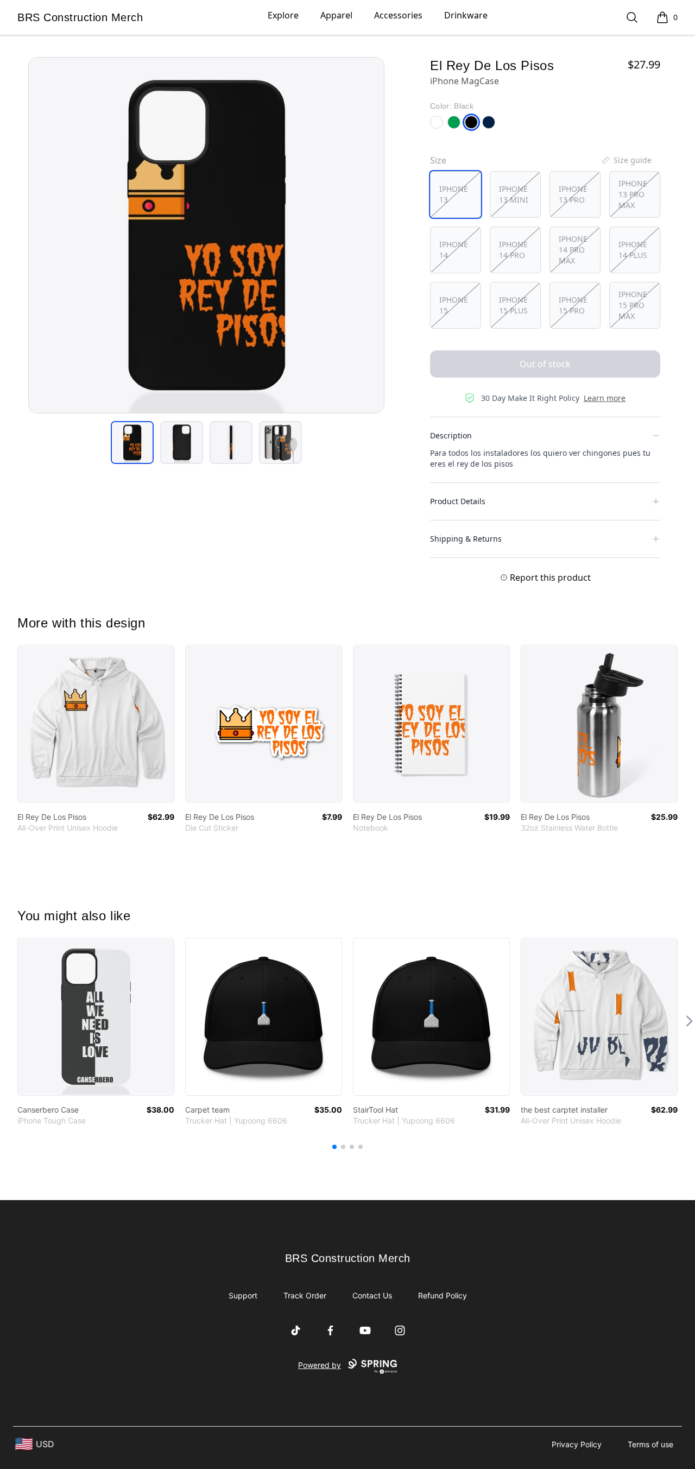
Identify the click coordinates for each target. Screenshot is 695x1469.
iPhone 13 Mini (513, 194)
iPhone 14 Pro (513, 249)
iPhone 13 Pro (573, 194)
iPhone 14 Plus (632, 249)
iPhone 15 (453, 305)
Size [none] (438, 160)
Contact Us (372, 1295)
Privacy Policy (577, 1444)
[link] (96, 723)
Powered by (319, 1365)
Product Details (457, 501)
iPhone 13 (453, 194)
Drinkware (466, 15)
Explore (283, 15)
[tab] (132, 442)
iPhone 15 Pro (573, 305)
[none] (626, 160)
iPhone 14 (453, 249)
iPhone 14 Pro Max (573, 250)
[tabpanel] (206, 235)
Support (243, 1295)
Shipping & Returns (466, 538)
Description (451, 435)
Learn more (605, 398)
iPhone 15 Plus (513, 305)
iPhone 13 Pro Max (632, 194)
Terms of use (650, 1444)
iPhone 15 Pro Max (632, 305)
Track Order (304, 1295)
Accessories (398, 15)
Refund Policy (442, 1295)
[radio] (455, 194)
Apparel (336, 15)
